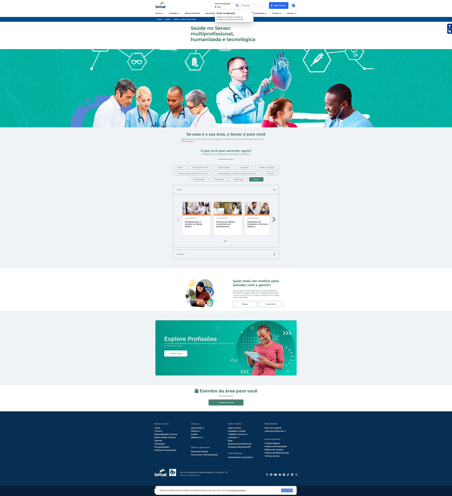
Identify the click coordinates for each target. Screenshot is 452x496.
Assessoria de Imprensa (239, 444)
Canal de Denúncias (274, 431)
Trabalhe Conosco (237, 434)
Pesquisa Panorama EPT (239, 447)
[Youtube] (275, 475)
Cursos (158, 13)
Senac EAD (196, 428)
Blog (230, 441)
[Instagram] (267, 475)
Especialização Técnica (165, 434)
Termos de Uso (272, 456)
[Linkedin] (271, 475)
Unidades (173, 13)
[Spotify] (284, 475)
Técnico (180, 254)
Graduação (159, 444)
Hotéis (194, 434)
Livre (179, 189)
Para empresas (257, 13)
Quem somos (234, 428)
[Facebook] (292, 475)
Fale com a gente (273, 428)
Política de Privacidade (276, 446)
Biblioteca (196, 437)
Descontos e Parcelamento (204, 455)
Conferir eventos (226, 402)
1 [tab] (225, 240)
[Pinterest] (280, 475)
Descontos (271, 304)
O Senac (275, 13)
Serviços (290, 13)
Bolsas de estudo (192, 13)
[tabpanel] (196, 219)
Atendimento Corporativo (240, 457)
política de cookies (238, 490)
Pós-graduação (161, 447)
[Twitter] (296, 475)
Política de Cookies (274, 450)
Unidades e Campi (237, 431)
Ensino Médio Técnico (165, 437)
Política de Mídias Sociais (277, 453)
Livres (157, 428)
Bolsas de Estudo (199, 451)
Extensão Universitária (165, 450)
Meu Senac (280, 5)
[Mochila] (293, 5)
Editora (194, 431)
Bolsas (245, 304)
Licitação (232, 437)
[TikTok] (288, 475)
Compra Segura (272, 443)
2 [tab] (227, 240)
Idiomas (158, 441)
